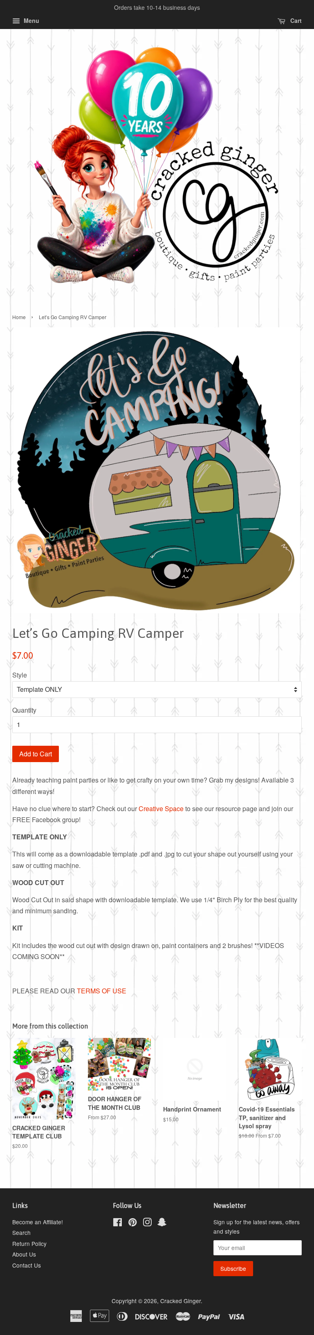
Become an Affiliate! (37, 1222)
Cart (295, 20)
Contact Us (26, 1265)
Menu (30, 20)
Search (21, 1232)
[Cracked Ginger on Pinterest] (132, 1223)
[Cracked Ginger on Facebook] (117, 1223)
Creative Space (161, 808)
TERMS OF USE (101, 990)
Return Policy (29, 1243)
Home (19, 316)
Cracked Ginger (180, 1301)
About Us (24, 1254)
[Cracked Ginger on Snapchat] (161, 1223)
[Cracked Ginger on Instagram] (147, 1223)
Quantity (24, 710)
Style (19, 675)
